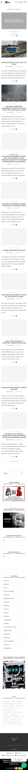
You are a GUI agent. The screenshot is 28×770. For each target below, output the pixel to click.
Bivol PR (6, 595)
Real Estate (6, 719)
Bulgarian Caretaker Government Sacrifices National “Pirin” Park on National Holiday (14, 108)
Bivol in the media (9, 591)
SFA (20, 719)
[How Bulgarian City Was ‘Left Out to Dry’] (14, 49)
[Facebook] (15, 2)
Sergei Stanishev (14, 719)
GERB (14, 712)
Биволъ (9, 163)
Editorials (6, 605)
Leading (6, 623)
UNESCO (18, 721)
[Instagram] (18, 2)
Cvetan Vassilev (20, 705)
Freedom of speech (7, 712)
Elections (6, 609)
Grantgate (20, 712)
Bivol (5, 587)
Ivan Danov (6, 714)
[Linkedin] (20, 2)
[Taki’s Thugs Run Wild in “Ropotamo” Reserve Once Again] (14, 327)
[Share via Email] (17, 35)
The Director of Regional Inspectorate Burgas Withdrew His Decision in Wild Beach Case (14, 435)
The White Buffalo (9, 641)
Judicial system (13, 714)
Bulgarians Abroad (9, 598)
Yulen (5, 723)
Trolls (13, 721)
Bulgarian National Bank (9, 703)
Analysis (6, 584)
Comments (7, 602)
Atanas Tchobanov (9, 66)
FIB (15, 710)
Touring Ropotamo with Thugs (14, 250)
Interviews (7, 616)
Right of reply (7, 630)
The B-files (7, 637)
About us (6, 580)
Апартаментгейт (11, 723)
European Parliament (8, 710)
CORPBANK (6, 705)
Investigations (7, 619)
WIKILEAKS (7, 648)
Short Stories (7, 634)
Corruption (12, 705)
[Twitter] (16, 2)
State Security (7, 721)
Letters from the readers (10, 627)
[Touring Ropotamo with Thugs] (14, 236)
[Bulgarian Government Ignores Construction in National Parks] (14, 190)
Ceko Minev (18, 703)
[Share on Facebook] (13, 35)
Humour (6, 612)
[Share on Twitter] (15, 35)
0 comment (14, 33)
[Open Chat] (24, 765)
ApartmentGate (7, 701)
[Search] (26, 2)
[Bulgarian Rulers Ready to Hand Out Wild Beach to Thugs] (14, 281)
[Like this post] (11, 35)
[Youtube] (21, 2)
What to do (7, 644)
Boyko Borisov (19, 701)
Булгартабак (19, 723)
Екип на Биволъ (10, 112)
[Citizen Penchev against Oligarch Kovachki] (14, 374)
